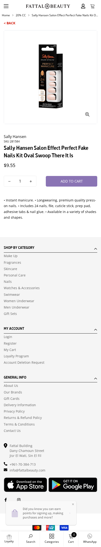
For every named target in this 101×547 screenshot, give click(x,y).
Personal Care (15, 275)
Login (8, 337)
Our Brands (13, 392)
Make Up (11, 256)
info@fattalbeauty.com (27, 470)
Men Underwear (16, 307)
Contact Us (12, 431)
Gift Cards (11, 399)
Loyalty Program (16, 356)
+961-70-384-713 (23, 464)
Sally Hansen (15, 136)
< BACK (9, 23)
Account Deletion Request (24, 362)
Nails (8, 282)
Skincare (10, 269)
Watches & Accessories (22, 288)
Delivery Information (20, 405)
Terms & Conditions (19, 424)
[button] (92, 6)
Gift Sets (10, 314)
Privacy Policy (14, 411)
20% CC (21, 15)
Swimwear (12, 294)
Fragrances (12, 262)
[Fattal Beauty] (48, 6)
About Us (11, 386)
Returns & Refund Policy (23, 418)
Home (6, 15)
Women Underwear (19, 301)
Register (10, 343)
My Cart (10, 350)
